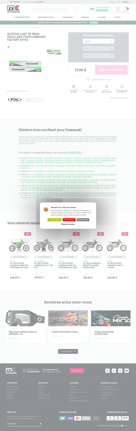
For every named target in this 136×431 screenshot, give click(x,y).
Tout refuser (69, 220)
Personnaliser (83, 220)
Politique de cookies (68, 224)
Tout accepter (55, 220)
